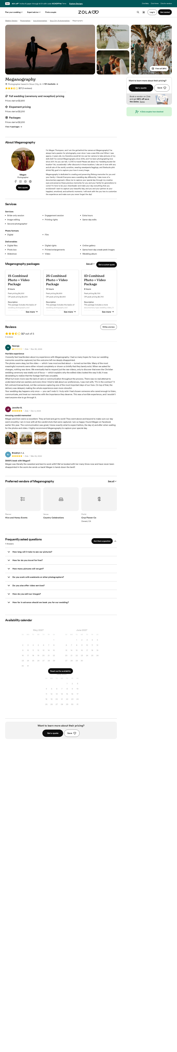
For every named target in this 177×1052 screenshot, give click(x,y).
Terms (64, 4)
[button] (159, 68)
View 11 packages (12, 127)
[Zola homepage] (88, 12)
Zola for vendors (166, 3)
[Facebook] (15, 181)
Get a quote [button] (23, 188)
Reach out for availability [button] (60, 671)
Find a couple (50, 12)
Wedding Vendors (11, 21)
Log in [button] (152, 12)
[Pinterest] (25, 181)
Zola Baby (145, 3)
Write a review (108, 327)
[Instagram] (20, 181)
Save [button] (69, 733)
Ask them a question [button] (102, 541)
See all (89, 264)
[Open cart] (144, 12)
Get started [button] (165, 12)
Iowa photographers (40, 21)
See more (30, 312)
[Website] (30, 181)
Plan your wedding (12, 12)
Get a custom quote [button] (106, 265)
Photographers (25, 21)
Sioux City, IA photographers (60, 21)
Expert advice (32, 12)
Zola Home (154, 3)
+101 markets (49, 84)
